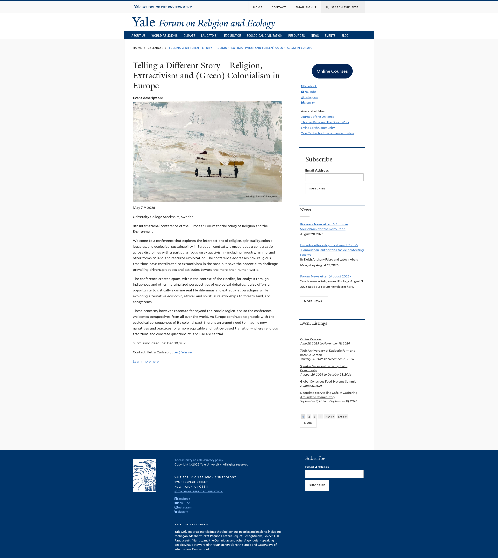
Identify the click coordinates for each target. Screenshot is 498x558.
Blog (345, 35)
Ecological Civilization (264, 35)
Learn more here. (146, 361)
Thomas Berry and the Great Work (325, 122)
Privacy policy (213, 460)
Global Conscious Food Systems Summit (328, 381)
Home (137, 48)
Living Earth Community (318, 128)
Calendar (155, 48)
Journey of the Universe (317, 117)
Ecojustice (232, 35)
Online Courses (311, 339)
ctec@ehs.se (182, 352)
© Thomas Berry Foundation (198, 491)
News (315, 35)
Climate (189, 35)
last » (342, 416)
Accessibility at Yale (188, 460)
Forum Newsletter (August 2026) (325, 276)
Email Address (317, 170)
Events (330, 35)
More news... (314, 301)
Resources (296, 35)
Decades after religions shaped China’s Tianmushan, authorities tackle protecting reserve (332, 249)
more (308, 423)
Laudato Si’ (209, 35)
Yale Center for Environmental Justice (327, 133)
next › (329, 416)
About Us (139, 35)
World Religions (165, 35)
